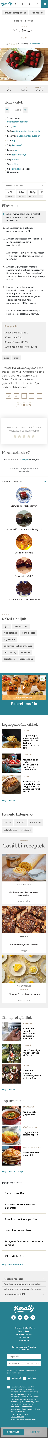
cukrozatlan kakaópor (18, 121)
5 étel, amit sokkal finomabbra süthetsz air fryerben (29, 1033)
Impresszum (24, 1337)
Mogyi (24, 950)
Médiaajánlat (24, 1340)
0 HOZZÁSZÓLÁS (36, 44)
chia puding (10, 652)
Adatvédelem (24, 1331)
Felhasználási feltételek (24, 1328)
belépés (25, 459)
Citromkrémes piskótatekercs (24, 994)
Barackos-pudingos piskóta (20, 1219)
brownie (29, 20)
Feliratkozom (32, 1363)
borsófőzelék (26, 659)
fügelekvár (9, 639)
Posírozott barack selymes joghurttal (20, 1206)
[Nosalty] (6, 4)
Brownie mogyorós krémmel (24, 944)
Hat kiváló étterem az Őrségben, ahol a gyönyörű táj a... (32, 1074)
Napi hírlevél (16, 1378)
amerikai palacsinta (32, 1147)
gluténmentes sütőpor (28, 135)
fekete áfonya (19, 154)
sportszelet (37, 12)
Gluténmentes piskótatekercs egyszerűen (24, 894)
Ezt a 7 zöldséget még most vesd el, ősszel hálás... (32, 1053)
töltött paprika (30, 1127)
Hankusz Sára (24, 901)
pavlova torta (21, 626)
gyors (6, 358)
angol (16, 358)
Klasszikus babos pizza (17, 1230)
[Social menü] (22, 4)
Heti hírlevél (31, 1378)
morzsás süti (35, 822)
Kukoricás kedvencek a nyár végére (22, 1289)
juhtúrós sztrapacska (15, 12)
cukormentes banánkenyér (18, 646)
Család (26, 730)
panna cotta (28, 632)
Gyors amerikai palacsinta (31, 1154)
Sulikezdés (27, 755)
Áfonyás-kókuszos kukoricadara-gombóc (24, 1243)
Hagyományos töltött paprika (31, 1133)
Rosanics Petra (24, 1000)
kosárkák (8, 822)
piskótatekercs (10, 830)
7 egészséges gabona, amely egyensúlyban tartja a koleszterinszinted (31, 741)
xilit (14, 126)
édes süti (18, 20)
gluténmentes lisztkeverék (26, 131)
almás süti (26, 830)
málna (15, 164)
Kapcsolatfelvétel (24, 1334)
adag (18, 109)
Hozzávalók (13, 1432)
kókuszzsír (17, 145)
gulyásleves (28, 1107)
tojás (14, 140)
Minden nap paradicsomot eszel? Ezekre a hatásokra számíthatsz (31, 765)
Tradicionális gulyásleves (29, 1113)
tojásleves (9, 659)
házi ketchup (10, 632)
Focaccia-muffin (14, 1193)
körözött (25, 652)
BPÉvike (24, 38)
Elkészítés (35, 1432)
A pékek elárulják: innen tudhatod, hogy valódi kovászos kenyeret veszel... (32, 786)
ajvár (6, 626)
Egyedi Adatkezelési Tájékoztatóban (19, 1415)
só (16, 150)
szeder (15, 159)
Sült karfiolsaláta (14, 1256)
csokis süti (20, 822)
